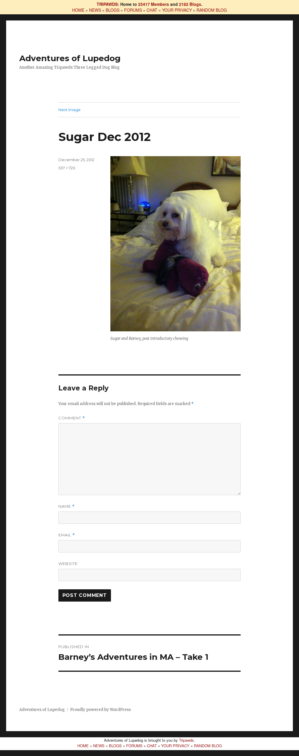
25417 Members (153, 4)
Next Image (69, 109)
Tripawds (186, 740)
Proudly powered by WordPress (100, 709)
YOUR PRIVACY (177, 10)
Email (66, 535)
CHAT (152, 10)
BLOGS (112, 10)
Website (68, 563)
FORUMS (133, 10)
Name (66, 506)
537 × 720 (66, 168)
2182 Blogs (190, 4)
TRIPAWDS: (108, 4)
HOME (78, 10)
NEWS (95, 10)
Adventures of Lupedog (70, 58)
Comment (71, 418)
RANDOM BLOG (212, 10)
